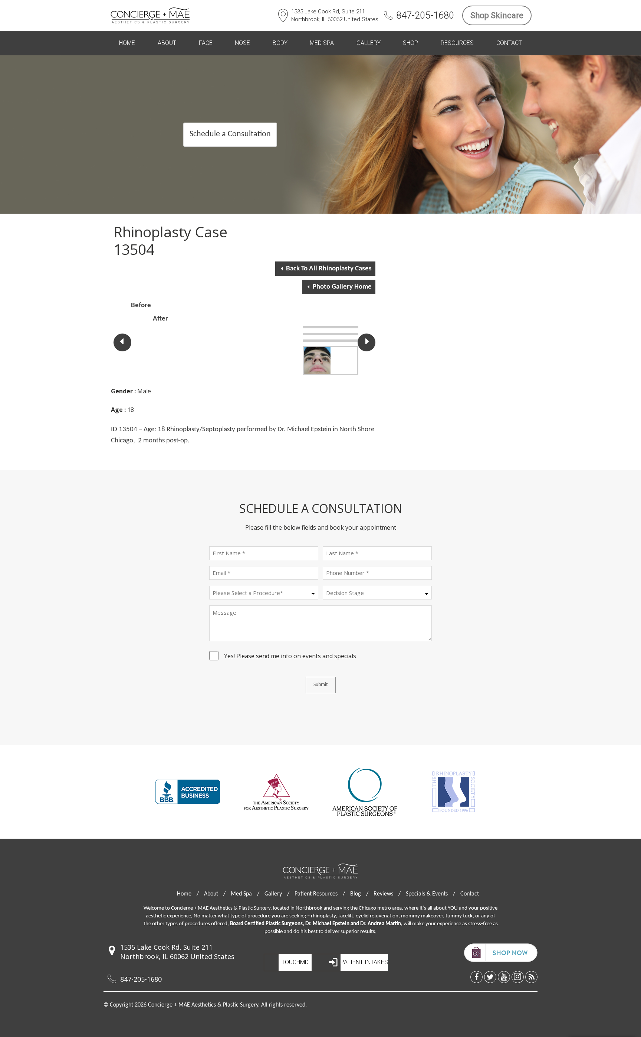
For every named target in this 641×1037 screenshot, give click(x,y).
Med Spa (322, 42)
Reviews (387, 894)
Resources (457, 42)
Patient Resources (320, 894)
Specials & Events (430, 894)
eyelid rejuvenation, (378, 916)
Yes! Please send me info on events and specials (290, 657)
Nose (242, 42)
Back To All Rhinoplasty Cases (329, 268)
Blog (359, 894)
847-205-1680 (425, 15)
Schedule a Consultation (230, 134)
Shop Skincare (496, 15)
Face (206, 42)
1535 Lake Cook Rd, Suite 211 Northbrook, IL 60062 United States (334, 15)
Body (280, 42)
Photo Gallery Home (342, 286)
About (167, 42)
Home (127, 42)
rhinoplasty (323, 916)
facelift (345, 916)
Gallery (368, 42)
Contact (509, 42)
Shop (410, 42)
